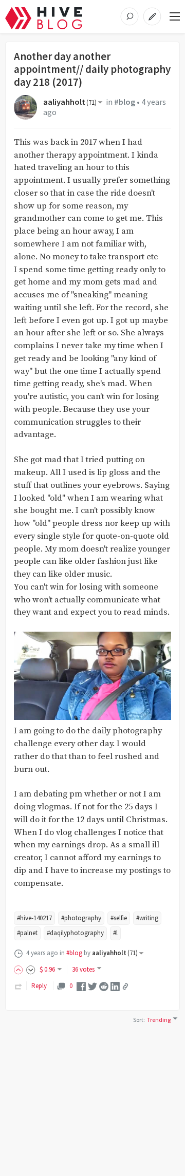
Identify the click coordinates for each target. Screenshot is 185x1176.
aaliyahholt (70, 102)
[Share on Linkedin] (115, 985)
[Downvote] (30, 969)
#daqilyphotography (75, 932)
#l (115, 932)
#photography (81, 918)
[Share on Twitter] (92, 985)
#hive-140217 (34, 918)
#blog (124, 102)
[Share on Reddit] (103, 985)
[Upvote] (20, 969)
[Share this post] (125, 986)
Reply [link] (39, 985)
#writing (147, 918)
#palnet (27, 932)
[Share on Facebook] (81, 985)
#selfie (118, 918)
